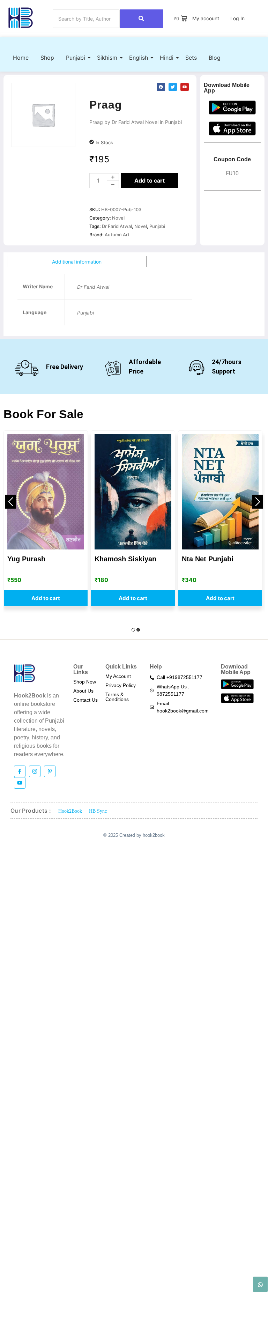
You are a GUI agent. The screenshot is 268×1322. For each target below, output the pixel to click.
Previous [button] (10, 502)
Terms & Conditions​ (117, 697)
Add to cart (149, 180)
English (138, 57)
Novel (118, 218)
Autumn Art (117, 234)
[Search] (141, 18)
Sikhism (107, 57)
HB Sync (98, 811)
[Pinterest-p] (49, 771)
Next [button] (257, 502)
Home (21, 57)
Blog (215, 57)
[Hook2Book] (20, 17)
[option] (45, 518)
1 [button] (133, 630)
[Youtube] (19, 783)
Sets (191, 57)
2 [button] (138, 630)
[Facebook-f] (19, 771)
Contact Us (85, 700)
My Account (118, 676)
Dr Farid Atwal (117, 226)
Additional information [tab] (77, 262)
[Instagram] (34, 771)
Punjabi (75, 57)
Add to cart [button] (45, 598)
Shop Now (84, 682)
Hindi (166, 57)
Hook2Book (70, 811)
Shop (47, 57)
